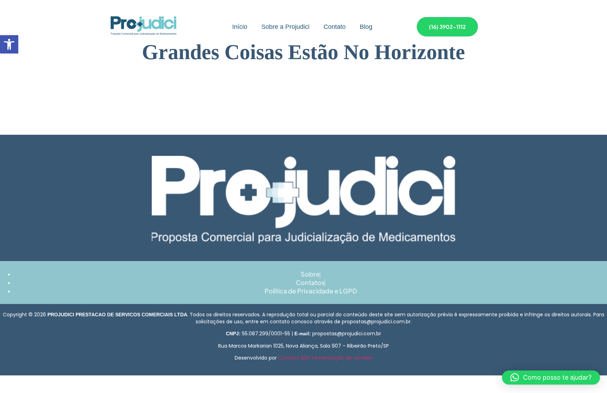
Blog (366, 26)
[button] (9, 44)
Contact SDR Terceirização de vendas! (325, 357)
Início (239, 26)
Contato (335, 26)
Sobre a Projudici (285, 26)
